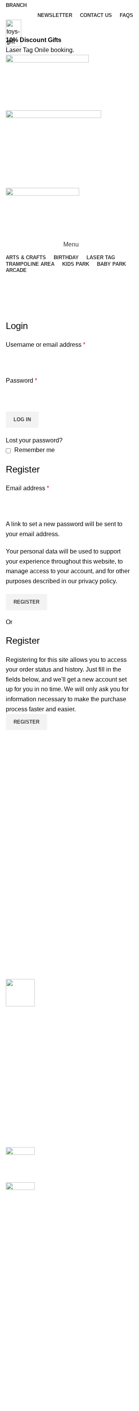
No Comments (101, 1163)
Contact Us (21, 1294)
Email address (27, 488)
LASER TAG (23, 1377)
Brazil (14, 1240)
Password (21, 380)
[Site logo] (47, 82)
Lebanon (18, 1225)
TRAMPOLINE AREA (35, 1391)
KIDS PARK (22, 1405)
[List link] (69, 1055)
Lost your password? (34, 440)
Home (12, 314)
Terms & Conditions (32, 1279)
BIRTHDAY (56, 1186)
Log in (22, 419)
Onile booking (53, 50)
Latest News (23, 1308)
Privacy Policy (25, 1265)
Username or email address (45, 344)
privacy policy (96, 581)
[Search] (69, 281)
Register (26, 602)
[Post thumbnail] (20, 1158)
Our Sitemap (23, 1323)
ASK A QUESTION (70, 181)
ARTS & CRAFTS (65, 1151)
